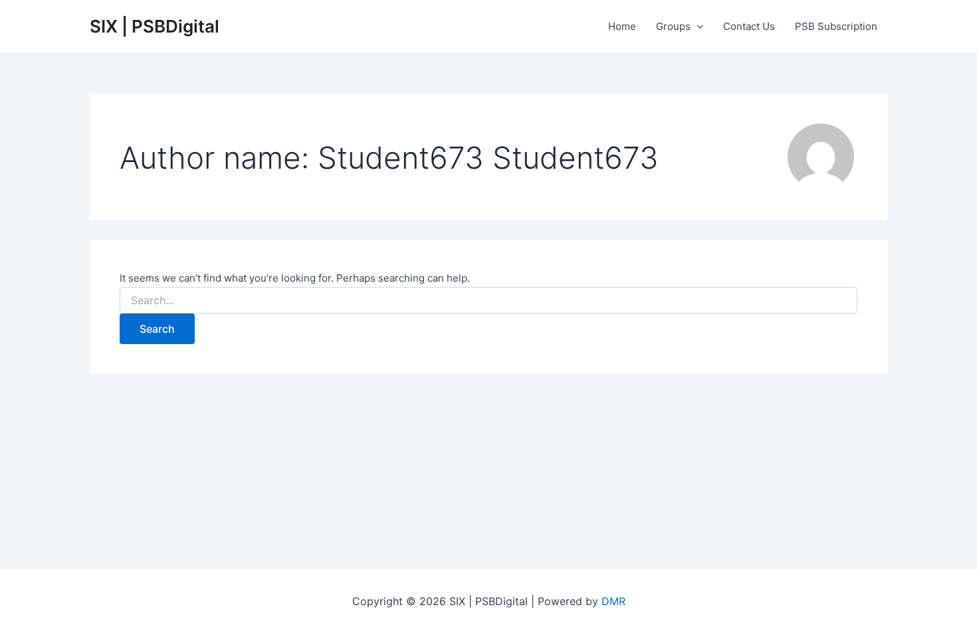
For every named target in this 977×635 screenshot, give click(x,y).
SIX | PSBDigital (154, 26)
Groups (673, 26)
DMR (613, 601)
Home (622, 26)
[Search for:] (488, 300)
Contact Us (749, 26)
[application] (697, 26)
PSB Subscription (836, 26)
